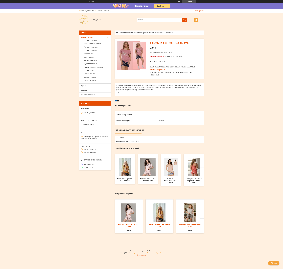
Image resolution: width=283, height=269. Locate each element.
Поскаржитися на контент (138, 253)
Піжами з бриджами (91, 47)
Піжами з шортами (141, 33)
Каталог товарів (87, 37)
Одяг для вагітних (90, 64)
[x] (118, 101)
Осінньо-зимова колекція (92, 44)
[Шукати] (184, 20)
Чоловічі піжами (89, 74)
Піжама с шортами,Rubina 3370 (171, 180)
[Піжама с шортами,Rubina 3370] (171, 165)
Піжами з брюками (90, 40)
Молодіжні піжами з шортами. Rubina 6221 (194, 180)
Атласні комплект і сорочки (93, 67)
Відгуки (84, 90)
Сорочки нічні (89, 54)
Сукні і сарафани (90, 80)
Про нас (84, 86)
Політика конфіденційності (155, 253)
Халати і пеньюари (90, 60)
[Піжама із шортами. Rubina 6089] (125, 165)
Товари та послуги (126, 33)
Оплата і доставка (88, 95)
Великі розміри (89, 57)
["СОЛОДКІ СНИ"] (84, 24)
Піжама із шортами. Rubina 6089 (125, 180)
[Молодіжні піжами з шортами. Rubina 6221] (194, 165)
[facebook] (116, 101)
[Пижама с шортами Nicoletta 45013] (190, 210)
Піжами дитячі (89, 70)
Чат (275, 263)
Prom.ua (152, 251)
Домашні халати (90, 77)
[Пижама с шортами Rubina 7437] (148, 165)
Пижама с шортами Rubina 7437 (148, 180)
